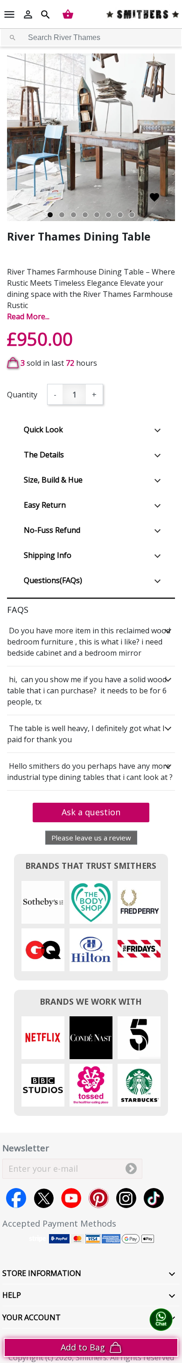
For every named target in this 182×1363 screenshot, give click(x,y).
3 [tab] (73, 215)
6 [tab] (108, 215)
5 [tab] (97, 215)
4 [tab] (85, 215)
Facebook (16, 1198)
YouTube (71, 1198)
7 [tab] (120, 215)
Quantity (22, 394)
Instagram (126, 1198)
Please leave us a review (91, 837)
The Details (44, 455)
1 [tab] (50, 215)
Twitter (44, 1198)
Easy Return (45, 505)
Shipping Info (47, 555)
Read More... (28, 316)
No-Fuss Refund (52, 530)
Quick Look (43, 429)
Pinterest (99, 1198)
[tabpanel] (91, 137)
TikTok (154, 1198)
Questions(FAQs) (53, 580)
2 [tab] (62, 215)
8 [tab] (132, 215)
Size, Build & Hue (53, 480)
